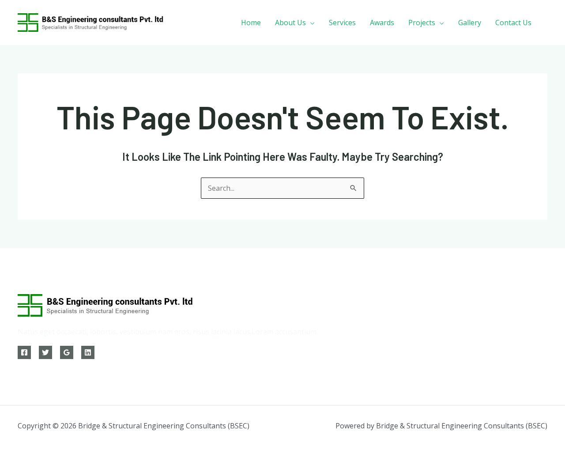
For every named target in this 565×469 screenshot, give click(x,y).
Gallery (469, 22)
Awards (382, 22)
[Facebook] (24, 352)
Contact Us (513, 22)
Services (342, 22)
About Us (290, 22)
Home (251, 22)
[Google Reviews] (66, 352)
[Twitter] (45, 352)
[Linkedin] (87, 352)
